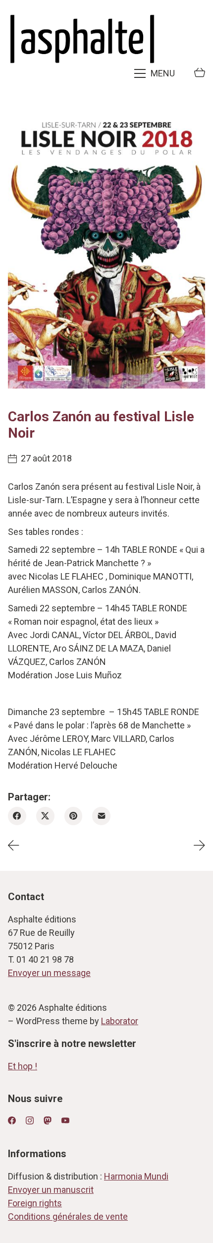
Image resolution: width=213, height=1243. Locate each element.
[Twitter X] (45, 816)
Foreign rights (35, 1203)
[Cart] (199, 73)
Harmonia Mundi (136, 1176)
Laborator (119, 1021)
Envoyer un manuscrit (51, 1189)
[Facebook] (17, 816)
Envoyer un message (49, 973)
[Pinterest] (73, 816)
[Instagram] (30, 1120)
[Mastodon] (48, 1120)
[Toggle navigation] (155, 73)
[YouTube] (65, 1120)
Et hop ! (22, 1066)
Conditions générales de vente (68, 1216)
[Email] (101, 816)
